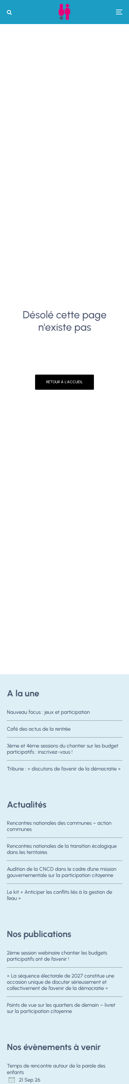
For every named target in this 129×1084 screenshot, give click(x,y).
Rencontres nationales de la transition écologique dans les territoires (62, 849)
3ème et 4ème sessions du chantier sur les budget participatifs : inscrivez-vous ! (62, 749)
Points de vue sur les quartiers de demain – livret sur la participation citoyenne (61, 1008)
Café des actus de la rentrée (39, 729)
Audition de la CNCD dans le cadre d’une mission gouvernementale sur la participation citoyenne (61, 872)
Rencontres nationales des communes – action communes (59, 826)
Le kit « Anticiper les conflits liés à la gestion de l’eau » (59, 895)
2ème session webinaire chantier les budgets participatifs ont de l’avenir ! (57, 956)
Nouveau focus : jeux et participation (48, 712)
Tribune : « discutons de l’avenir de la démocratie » (64, 769)
